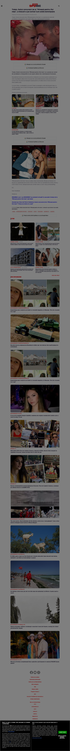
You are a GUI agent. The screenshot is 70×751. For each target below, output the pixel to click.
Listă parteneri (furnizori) (37, 738)
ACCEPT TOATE (62, 732)
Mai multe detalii (11, 731)
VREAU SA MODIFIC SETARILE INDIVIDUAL (62, 737)
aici (10, 742)
